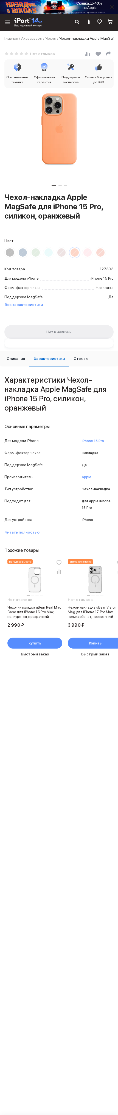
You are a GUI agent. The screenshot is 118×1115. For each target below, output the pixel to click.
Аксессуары (31, 38)
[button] (54, 185)
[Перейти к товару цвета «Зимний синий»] (48, 252)
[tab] (15, 358)
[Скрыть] (112, 7)
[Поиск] (77, 22)
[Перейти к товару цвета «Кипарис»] (35, 252)
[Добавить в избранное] (59, 562)
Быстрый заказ (35, 654)
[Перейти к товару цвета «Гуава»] (100, 252)
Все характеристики (24, 304)
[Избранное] (99, 22)
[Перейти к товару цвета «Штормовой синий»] (23, 252)
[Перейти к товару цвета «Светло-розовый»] (87, 252)
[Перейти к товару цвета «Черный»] (10, 252)
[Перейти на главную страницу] (28, 22)
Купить (35, 643)
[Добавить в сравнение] (59, 571)
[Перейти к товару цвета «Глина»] (61, 252)
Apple (86, 477)
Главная (11, 38)
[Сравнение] (88, 22)
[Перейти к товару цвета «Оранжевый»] (74, 252)
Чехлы (50, 38)
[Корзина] (110, 22)
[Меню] (7, 22)
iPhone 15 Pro (93, 441)
